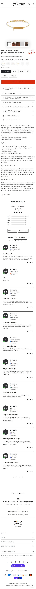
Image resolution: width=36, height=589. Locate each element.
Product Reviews (18, 201)
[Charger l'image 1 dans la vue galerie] (9, 44)
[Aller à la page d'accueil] (18, 4)
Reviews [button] (10, 237)
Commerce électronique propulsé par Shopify (18, 585)
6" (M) (22, 72)
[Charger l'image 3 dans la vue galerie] (18, 44)
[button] (29, 4)
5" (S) (15, 72)
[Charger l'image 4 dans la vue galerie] (22, 44)
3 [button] (19, 477)
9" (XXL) (14, 76)
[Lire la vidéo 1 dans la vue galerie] (27, 44)
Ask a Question (23, 231)
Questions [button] (22, 237)
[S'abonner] (34, 551)
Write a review (12, 231)
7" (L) (29, 72)
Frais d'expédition (5, 56)
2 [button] (16, 477)
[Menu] (2, 4)
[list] (18, 506)
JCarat (15, 583)
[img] (18, 245)
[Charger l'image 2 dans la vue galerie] (14, 44)
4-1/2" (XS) (6, 72)
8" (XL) (5, 76)
